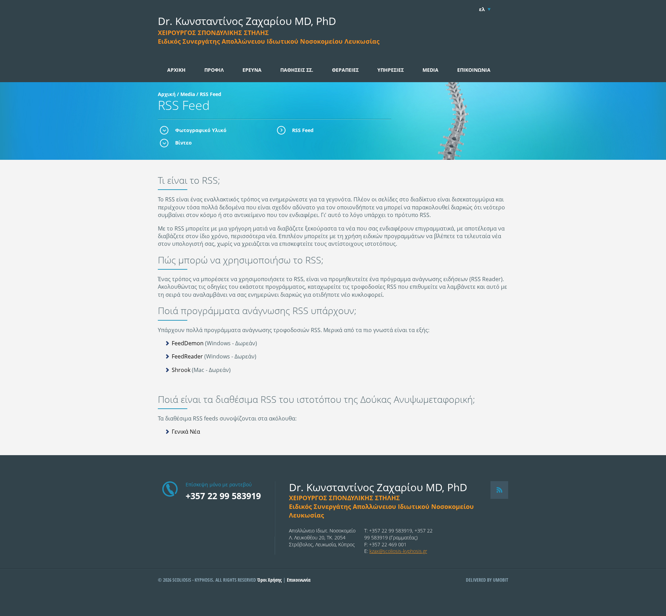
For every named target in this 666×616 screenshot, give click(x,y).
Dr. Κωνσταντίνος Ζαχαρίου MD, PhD (247, 21)
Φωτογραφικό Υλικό (201, 130)
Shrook (181, 370)
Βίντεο (183, 142)
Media (187, 94)
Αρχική (167, 94)
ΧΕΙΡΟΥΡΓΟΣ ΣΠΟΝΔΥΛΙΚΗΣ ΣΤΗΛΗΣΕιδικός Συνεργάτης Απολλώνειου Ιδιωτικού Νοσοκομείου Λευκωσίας (268, 36)
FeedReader (187, 356)
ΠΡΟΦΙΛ (214, 70)
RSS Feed (303, 130)
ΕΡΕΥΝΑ (252, 70)
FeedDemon (188, 343)
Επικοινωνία (298, 579)
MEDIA (430, 70)
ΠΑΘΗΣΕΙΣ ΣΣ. (296, 70)
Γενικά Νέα (186, 431)
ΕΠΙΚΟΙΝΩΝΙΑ (473, 70)
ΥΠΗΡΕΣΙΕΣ (390, 70)
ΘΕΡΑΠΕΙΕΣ (345, 70)
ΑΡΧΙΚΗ (176, 70)
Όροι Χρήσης (269, 579)
